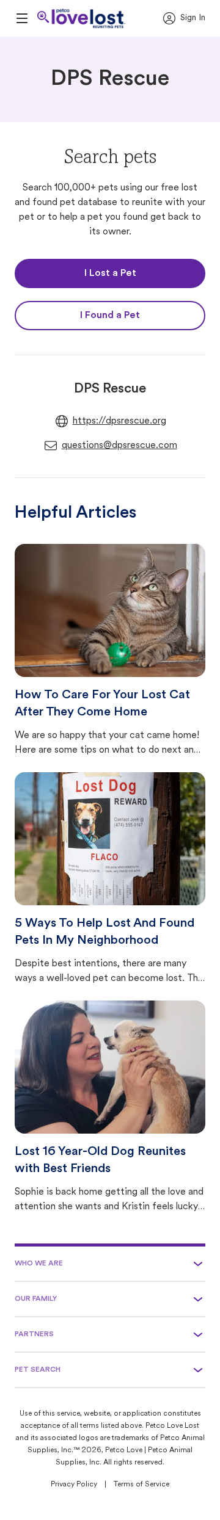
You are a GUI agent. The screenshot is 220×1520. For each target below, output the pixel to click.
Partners (34, 1334)
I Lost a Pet (110, 273)
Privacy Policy (74, 1484)
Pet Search (38, 1369)
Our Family (36, 1299)
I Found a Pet (110, 315)
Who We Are (39, 1263)
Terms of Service (141, 1484)
